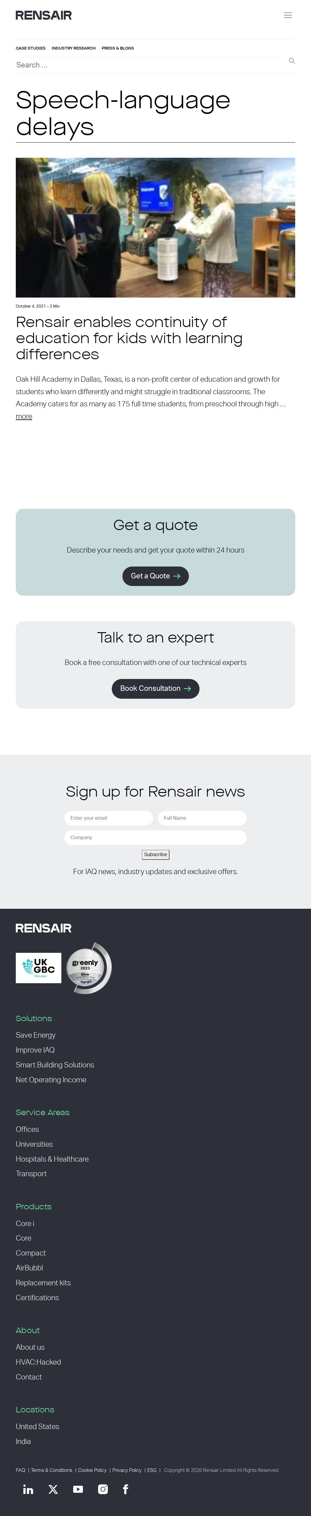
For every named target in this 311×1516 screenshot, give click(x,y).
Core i (25, 1224)
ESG (151, 1470)
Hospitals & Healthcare (52, 1159)
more (24, 416)
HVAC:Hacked (38, 1362)
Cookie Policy (92, 1470)
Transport (31, 1174)
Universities (34, 1144)
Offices (27, 1129)
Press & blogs (118, 48)
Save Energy (36, 1035)
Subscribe (155, 854)
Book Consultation (150, 688)
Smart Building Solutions (55, 1065)
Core (23, 1238)
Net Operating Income (51, 1080)
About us (30, 1347)
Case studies (31, 48)
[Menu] (288, 15)
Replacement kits (43, 1283)
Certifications (37, 1298)
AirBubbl (29, 1268)
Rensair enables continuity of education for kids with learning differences (129, 339)
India (23, 1441)
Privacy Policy (127, 1470)
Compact (31, 1253)
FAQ (20, 1470)
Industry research (74, 48)
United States (37, 1427)
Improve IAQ (35, 1050)
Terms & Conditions (51, 1470)
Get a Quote (150, 576)
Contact (29, 1377)
